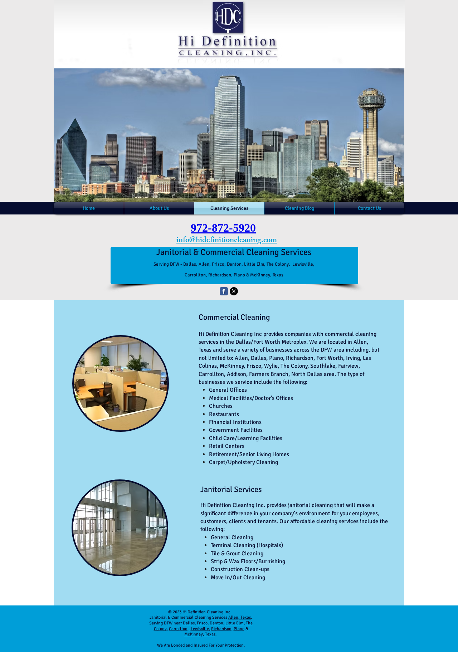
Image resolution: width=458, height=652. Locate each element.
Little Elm (234, 623)
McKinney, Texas (199, 634)
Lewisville (200, 629)
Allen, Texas (239, 617)
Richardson (221, 629)
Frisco (202, 623)
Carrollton (178, 629)
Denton (216, 623)
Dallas (189, 623)
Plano (239, 629)
